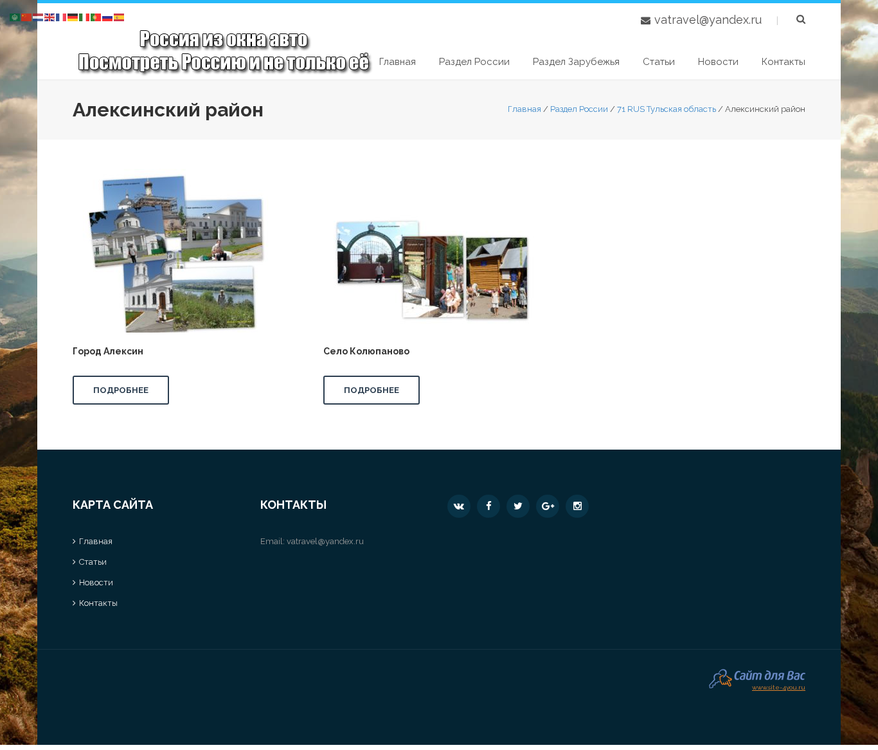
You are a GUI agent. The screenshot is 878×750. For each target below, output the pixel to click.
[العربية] (15, 16)
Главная (397, 62)
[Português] (96, 16)
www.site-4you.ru (778, 686)
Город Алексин (108, 351)
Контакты (783, 62)
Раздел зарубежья (576, 62)
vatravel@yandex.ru (708, 19)
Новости (718, 62)
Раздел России (474, 62)
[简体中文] (27, 16)
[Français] (61, 16)
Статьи (659, 62)
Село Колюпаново (366, 351)
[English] (50, 16)
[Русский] (108, 16)
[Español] (119, 16)
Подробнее (120, 390)
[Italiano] (85, 16)
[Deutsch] (73, 16)
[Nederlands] (38, 16)
